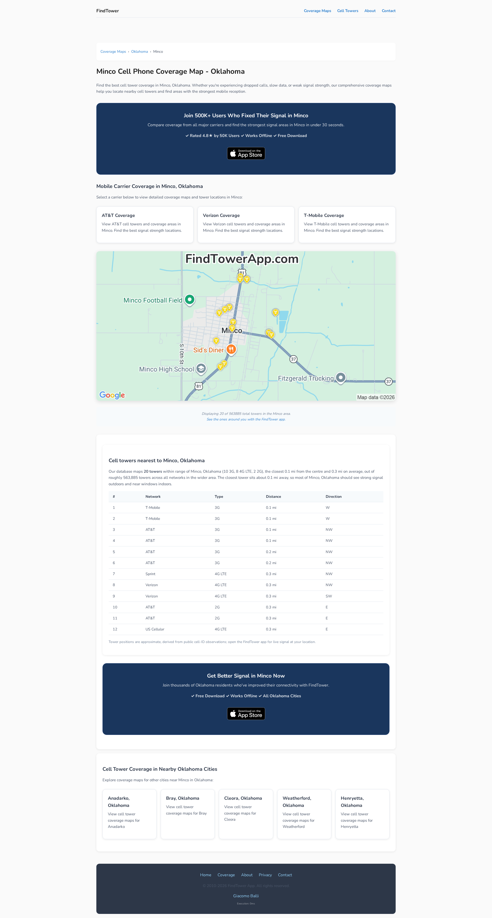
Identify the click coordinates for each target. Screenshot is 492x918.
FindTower (107, 11)
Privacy (265, 875)
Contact (389, 10)
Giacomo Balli (246, 896)
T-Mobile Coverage (324, 215)
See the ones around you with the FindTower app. (246, 419)
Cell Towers (347, 10)
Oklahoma (139, 51)
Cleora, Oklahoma (243, 798)
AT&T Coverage (118, 215)
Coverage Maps (317, 10)
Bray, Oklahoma (182, 798)
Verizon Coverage (221, 215)
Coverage (226, 875)
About (370, 10)
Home (205, 875)
